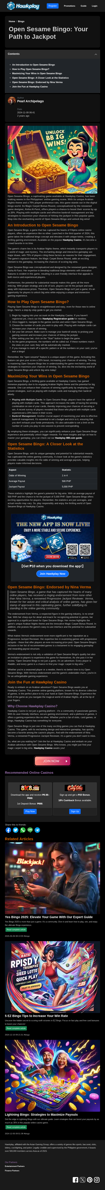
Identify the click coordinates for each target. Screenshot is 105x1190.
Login (94, 6)
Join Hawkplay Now (52, 573)
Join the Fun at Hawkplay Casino (30, 86)
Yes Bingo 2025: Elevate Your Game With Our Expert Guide (49, 917)
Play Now (30, 811)
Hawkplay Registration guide (58, 318)
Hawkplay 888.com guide (68, 438)
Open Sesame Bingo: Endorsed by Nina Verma (37, 82)
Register (53, 6)
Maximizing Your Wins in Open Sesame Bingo (37, 73)
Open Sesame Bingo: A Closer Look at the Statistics (40, 78)
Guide (83, 6)
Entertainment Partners (14, 1166)
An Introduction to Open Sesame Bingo (33, 64)
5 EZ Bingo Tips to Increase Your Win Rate (36, 1016)
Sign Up (75, 811)
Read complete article (16, 929)
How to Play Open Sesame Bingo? (30, 69)
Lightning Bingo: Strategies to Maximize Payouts (41, 1114)
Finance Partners (12, 1171)
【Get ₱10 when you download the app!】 (52, 566)
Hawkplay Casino (72, 240)
